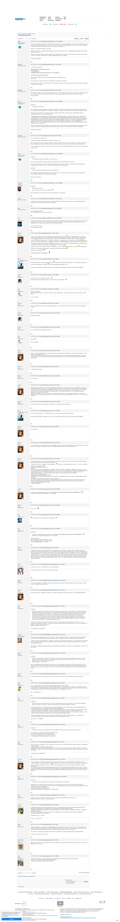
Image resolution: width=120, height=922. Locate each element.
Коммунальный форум (31, 33)
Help (73, 898)
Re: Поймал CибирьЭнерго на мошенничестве (50, 580)
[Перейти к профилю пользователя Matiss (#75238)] (20, 268)
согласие (13, 915)
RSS (82, 38)
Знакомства (42, 18)
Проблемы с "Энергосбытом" (47, 208)
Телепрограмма (58, 18)
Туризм (49, 17)
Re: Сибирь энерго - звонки (47, 312)
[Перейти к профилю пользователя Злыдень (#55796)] (20, 360)
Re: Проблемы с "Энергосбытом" (48, 41)
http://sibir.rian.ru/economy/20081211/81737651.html (60, 769)
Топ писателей (57, 898)
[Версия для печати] (30, 61)
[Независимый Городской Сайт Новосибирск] (20, 19)
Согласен (11, 919)
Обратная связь (78, 898)
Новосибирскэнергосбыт (46, 233)
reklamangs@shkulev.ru (99, 908)
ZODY (65, 18)
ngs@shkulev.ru (29, 917)
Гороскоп (57, 17)
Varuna (23, 886)
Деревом (87, 38)
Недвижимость (43, 17)
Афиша (49, 18)
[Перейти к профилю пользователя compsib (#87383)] (20, 282)
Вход (76, 24)
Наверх (117, 920)
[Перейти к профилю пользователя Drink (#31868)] (20, 344)
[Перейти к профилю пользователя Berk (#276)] (20, 226)
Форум (41, 20)
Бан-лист (64, 898)
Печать (77, 38)
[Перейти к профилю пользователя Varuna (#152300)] (20, 814)
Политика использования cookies (66, 916)
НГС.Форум (20, 33)
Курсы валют (51, 20)
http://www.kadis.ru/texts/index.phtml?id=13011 (39, 75)
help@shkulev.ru (23, 920)
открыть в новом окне (70, 883)
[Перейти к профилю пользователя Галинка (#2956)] (20, 642)
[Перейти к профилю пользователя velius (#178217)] (20, 865)
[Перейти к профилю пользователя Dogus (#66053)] (20, 690)
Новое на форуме (62, 24)
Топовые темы (71, 24)
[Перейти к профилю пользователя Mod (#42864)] (20, 522)
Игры (65, 17)
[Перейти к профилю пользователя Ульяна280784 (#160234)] (20, 849)
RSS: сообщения (50, 898)
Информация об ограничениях (65, 914)
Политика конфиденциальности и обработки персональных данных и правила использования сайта (78, 917)
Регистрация (55, 24)
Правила (69, 898)
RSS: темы (42, 898)
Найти (50, 24)
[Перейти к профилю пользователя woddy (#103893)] (20, 574)
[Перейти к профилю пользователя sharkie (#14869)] (20, 48)
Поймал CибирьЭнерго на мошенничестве (49, 564)
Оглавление (45, 24)
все (30, 38)
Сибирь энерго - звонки (46, 274)
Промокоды (58, 20)
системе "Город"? (36, 110)
